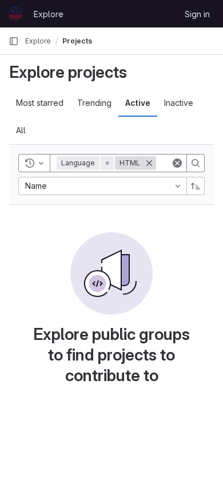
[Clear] (177, 163)
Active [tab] (137, 103)
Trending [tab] (94, 103)
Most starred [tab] (39, 103)
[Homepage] (15, 14)
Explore (48, 14)
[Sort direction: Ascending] (195, 186)
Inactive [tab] (178, 103)
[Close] (149, 163)
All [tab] (21, 130)
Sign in (197, 14)
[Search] (195, 163)
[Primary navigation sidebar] (14, 41)
